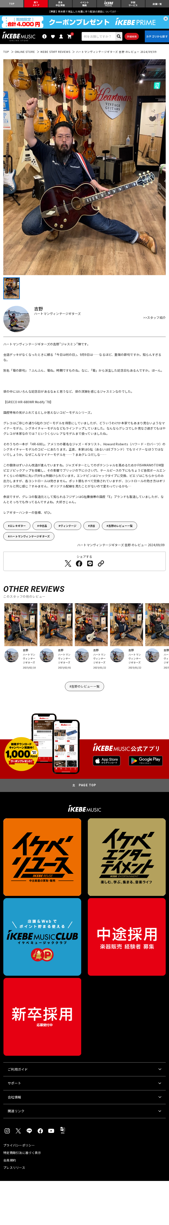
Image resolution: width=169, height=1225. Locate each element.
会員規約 (9, 1160)
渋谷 (92, 526)
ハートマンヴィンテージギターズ (30, 536)
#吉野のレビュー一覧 (84, 686)
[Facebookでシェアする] (79, 563)
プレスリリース (14, 1167)
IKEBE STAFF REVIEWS (55, 51)
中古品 (43, 526)
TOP (6, 51)
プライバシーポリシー (19, 1145)
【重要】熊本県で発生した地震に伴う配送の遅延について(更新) (84, 11)
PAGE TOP (87, 785)
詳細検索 (132, 36)
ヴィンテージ (68, 526)
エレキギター (18, 526)
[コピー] (101, 563)
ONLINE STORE (25, 51)
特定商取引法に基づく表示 (22, 1152)
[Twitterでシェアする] (68, 563)
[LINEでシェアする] (90, 563)
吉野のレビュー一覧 (120, 526)
